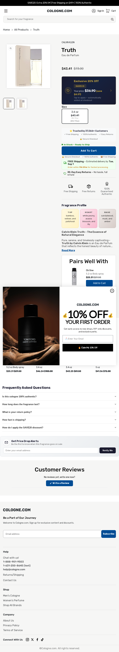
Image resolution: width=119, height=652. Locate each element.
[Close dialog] (112, 291)
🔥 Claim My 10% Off (87, 347)
